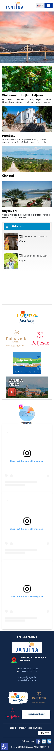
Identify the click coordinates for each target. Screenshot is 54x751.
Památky (8, 136)
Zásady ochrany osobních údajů (26, 728)
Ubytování (9, 211)
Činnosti (8, 176)
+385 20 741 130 (29, 671)
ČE (41, 5)
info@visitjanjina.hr (27, 677)
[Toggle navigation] (48, 5)
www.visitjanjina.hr (27, 680)
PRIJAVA (44, 733)
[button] (25, 58)
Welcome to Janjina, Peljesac (23, 95)
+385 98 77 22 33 (29, 668)
